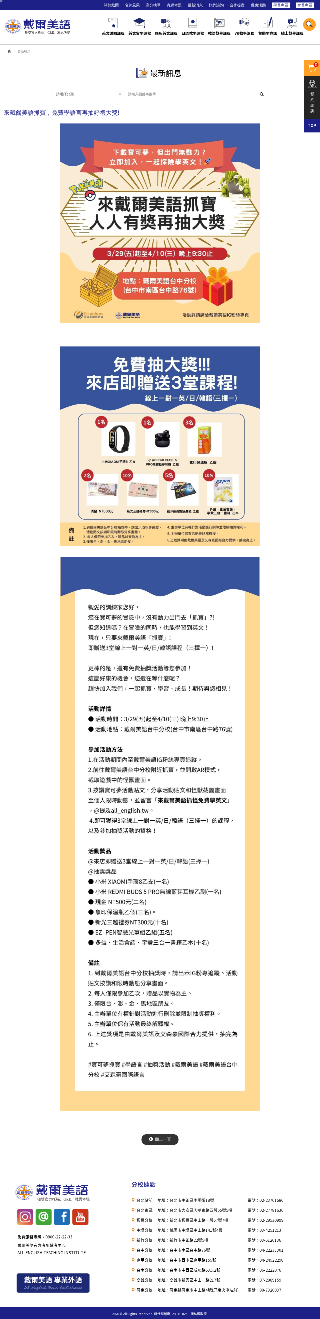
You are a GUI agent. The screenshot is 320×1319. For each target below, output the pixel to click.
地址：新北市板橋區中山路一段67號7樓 (193, 1220)
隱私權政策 (198, 1313)
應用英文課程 (166, 33)
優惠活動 (258, 5)
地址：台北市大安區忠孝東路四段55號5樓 (195, 1210)
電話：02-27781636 (266, 1210)
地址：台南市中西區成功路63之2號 (189, 1270)
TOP (312, 125)
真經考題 (174, 5)
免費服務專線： (32, 1237)
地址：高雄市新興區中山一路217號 (189, 1280)
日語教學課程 (193, 33)
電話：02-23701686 (266, 1200)
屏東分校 (144, 1290)
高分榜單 (153, 5)
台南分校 (144, 1270)
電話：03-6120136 (264, 1240)
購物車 (310, 67)
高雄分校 (144, 1280)
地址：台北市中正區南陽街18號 (186, 1200)
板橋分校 (144, 1220)
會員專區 (304, 5)
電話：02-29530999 (266, 1220)
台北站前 (144, 1200)
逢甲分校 (144, 1260)
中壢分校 (144, 1230)
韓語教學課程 (219, 33)
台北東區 (144, 1210)
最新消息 (195, 5)
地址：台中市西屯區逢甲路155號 (187, 1260)
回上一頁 (163, 1139)
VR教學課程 (244, 33)
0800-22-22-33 (45, 1237)
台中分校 (144, 1250)
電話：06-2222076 (264, 1270)
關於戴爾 (111, 5)
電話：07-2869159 (264, 1280)
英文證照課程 (113, 33)
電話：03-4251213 (264, 1230)
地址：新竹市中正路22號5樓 (183, 1240)
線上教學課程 (292, 33)
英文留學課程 (139, 33)
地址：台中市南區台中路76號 (184, 1250)
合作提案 (237, 5)
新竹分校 (144, 1240)
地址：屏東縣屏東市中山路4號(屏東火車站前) (198, 1290)
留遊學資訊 (267, 33)
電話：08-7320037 (264, 1290)
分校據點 (144, 1184)
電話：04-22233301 (266, 1250)
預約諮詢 (216, 5)
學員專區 (280, 5)
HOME (38, 25)
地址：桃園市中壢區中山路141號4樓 (190, 1230)
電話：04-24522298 (266, 1260)
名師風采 (132, 5)
